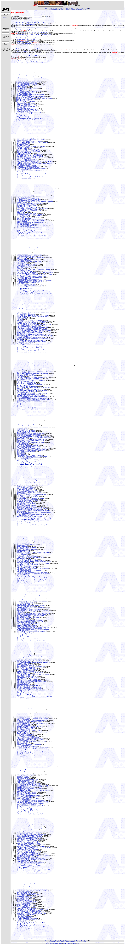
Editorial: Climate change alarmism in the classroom (27, 207)
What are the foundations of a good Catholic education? (28, 779)
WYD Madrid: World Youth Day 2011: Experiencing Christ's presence (30, 214)
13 (89, 8)
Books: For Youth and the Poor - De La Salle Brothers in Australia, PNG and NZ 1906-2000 (34, 696)
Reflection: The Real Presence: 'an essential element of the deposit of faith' (31, 380)
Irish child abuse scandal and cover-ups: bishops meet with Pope (29, 281)
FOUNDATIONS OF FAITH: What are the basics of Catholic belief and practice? (32, 393)
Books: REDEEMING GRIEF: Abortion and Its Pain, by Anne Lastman (30, 395)
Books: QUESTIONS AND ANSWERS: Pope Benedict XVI (28, 344)
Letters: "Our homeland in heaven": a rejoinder (25, 78)
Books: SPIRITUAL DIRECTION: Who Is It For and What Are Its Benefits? (31, 464)
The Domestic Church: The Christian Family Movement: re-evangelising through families (34, 512)
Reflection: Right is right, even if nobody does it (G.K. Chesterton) (29, 599)
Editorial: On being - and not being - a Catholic (26, 850)
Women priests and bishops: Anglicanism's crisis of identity (28, 150)
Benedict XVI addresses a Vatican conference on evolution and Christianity (31, 341)
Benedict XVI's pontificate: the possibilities (25, 542)
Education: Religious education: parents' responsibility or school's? (30, 62)
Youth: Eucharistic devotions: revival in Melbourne (27, 391)
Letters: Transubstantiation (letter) (23, 693)
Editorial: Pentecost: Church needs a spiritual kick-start (27, 505)
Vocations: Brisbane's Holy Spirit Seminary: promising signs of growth (30, 334)
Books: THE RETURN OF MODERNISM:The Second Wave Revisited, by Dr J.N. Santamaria (35, 201)
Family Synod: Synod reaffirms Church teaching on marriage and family (30, 94)
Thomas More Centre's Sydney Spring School (26, 829)
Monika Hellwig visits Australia (23, 898)
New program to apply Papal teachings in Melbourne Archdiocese (30, 680)
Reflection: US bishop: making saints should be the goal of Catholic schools (31, 494)
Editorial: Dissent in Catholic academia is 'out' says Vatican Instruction (30, 911)
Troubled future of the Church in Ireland (24, 271)
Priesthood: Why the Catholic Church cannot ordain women (28, 305)
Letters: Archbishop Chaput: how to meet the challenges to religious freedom (32, 173)
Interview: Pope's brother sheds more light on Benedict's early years (30, 222)
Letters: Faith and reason (22, 478)
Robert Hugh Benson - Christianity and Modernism (27, 908)
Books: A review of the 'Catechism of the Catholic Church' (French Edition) (31, 890)
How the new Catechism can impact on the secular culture (27, 48)
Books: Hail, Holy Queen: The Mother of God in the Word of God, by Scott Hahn (32, 723)
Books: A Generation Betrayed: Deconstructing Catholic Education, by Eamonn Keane (33, 662)
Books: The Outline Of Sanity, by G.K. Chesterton (26, 587)
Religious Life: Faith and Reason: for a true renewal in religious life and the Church (33, 563)
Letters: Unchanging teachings (23, 550)
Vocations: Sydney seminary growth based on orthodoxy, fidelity (29, 656)
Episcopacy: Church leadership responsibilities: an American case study (31, 297)
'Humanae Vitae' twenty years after (23, 932)
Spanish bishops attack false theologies (24, 485)
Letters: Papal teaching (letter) (23, 719)
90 (50, 8)
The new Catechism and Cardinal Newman (25, 880)
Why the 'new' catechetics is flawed (23, 54)
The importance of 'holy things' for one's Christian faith (27, 445)
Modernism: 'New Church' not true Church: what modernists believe (30, 516)
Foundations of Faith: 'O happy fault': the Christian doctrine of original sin (31, 302)
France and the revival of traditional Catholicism (26, 904)
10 (84, 8)
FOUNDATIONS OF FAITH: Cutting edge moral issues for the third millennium (32, 306)
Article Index (5, 18)
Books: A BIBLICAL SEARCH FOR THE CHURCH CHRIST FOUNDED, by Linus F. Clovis (34, 161)
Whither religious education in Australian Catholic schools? (28, 121)
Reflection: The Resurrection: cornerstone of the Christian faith (29, 279)
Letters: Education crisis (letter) (23, 618)
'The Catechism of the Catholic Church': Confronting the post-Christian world (32, 889)
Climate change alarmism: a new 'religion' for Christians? (28, 304)
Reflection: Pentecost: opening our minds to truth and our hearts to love (31, 146)
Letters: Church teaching (22, 467)
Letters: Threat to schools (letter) (23, 653)
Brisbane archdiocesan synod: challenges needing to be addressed (30, 644)
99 (65, 8)
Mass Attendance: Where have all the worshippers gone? (28, 578)
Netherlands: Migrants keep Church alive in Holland (27, 243)
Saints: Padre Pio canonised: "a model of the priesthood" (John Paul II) (30, 687)
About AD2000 (5, 20)
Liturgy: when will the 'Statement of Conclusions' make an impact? (30, 751)
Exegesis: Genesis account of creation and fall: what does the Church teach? (32, 225)
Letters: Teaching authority (22, 221)
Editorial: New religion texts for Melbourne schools (27, 755)
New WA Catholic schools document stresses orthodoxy (28, 737)
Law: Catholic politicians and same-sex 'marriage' (26, 205)
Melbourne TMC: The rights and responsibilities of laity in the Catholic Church (32, 700)
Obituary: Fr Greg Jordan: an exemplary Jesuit (26, 74)
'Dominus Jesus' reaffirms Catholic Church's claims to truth (28, 764)
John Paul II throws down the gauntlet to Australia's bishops (28, 826)
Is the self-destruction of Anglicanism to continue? (26, 676)
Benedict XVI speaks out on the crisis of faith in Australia (28, 535)
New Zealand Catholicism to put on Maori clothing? (27, 906)
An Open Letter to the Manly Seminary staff (25, 51)
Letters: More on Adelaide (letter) (23, 777)
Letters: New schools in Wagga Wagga (24, 361)
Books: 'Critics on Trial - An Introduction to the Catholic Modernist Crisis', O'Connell (33, 855)
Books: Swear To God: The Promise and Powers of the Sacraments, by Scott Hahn (33, 510)
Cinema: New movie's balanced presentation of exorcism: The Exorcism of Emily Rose (34, 524)
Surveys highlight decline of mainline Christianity (26, 896)
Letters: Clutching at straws (22, 132)
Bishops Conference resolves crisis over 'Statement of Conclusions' (30, 814)
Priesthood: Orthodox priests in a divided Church (26, 39)
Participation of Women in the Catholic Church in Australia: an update (30, 844)
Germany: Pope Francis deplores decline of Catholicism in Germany (30, 61)
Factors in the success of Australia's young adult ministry (27, 110)
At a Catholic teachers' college (23, 927)
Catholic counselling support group (24, 797)
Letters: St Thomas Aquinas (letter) (23, 724)
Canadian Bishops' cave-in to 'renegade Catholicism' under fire (29, 538)
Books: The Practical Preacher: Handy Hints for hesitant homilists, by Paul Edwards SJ (34, 627)
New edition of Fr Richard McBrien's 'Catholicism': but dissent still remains (31, 872)
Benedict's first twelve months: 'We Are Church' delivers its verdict (29, 507)
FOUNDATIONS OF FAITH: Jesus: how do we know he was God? (29, 384)
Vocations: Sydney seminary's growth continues (26, 503)
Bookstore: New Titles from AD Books (24, 714)
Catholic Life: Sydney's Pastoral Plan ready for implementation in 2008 (30, 420)
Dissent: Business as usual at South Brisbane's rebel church (29, 357)
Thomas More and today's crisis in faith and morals (27, 918)
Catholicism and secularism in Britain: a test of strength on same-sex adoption (32, 456)
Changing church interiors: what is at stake (25, 822)
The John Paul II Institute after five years (24, 501)
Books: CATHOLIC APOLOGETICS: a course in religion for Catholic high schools (32, 142)
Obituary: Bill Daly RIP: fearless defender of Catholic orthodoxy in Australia (31, 439)
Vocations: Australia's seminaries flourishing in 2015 (26, 83)
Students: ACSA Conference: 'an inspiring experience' (27, 104)
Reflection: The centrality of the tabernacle (25, 309)
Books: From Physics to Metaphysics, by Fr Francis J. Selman (29, 634)
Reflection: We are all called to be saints (24, 63)
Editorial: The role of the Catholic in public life (26, 626)
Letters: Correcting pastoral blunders (24, 553)
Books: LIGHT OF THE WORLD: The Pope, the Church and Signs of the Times (32, 195)
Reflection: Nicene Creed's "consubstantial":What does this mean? (30, 187)
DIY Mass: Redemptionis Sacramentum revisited (26, 489)
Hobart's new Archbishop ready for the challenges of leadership (29, 141)
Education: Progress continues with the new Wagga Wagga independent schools (33, 377)
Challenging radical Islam (21, 86)
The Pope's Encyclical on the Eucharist (24, 575)
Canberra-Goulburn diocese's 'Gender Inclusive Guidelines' (28, 871)
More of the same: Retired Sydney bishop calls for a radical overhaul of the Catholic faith (34, 418)
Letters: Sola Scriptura (21, 102)
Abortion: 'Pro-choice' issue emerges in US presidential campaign (30, 591)
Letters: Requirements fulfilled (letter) (24, 636)
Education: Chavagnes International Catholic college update (29, 648)
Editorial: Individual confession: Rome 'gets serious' (27, 796)
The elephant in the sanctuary (23, 144)
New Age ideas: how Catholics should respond (26, 650)
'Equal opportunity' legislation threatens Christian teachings (28, 457)
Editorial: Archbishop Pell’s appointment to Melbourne (27, 854)
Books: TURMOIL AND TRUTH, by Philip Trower (26, 382)
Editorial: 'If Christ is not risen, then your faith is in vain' (27, 746)
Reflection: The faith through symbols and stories (26, 256)
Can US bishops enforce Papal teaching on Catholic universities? (30, 721)
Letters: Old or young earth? (22, 216)
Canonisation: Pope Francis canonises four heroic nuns (27, 79)
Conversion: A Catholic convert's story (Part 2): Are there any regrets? (30, 337)
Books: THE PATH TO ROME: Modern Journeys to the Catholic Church (30, 257)
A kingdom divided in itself (22, 935)
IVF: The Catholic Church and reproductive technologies (28, 247)
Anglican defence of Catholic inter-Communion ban (27, 734)
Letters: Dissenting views (22, 301)
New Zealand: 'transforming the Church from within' (27, 901)
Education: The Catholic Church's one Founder (26, 611)
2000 (67, 8)
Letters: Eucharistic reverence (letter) (24, 593)
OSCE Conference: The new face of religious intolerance (27, 137)
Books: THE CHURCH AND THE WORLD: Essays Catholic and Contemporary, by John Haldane (36, 299)
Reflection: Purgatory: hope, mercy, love (24, 355)
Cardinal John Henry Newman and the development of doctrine (29, 835)
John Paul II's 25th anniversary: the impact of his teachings (28, 609)
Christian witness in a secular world (23, 105)
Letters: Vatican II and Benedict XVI (24, 528)
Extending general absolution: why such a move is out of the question (30, 818)
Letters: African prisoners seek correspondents (26, 451)
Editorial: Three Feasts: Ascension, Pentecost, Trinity (27, 641)
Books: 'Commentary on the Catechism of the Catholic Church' (29, 881)
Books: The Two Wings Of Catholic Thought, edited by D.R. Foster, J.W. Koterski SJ (33, 573)
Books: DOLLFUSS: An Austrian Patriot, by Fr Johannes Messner (29, 560)
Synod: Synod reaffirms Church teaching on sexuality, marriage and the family (32, 66)
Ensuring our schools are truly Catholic (24, 765)
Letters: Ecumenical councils (22, 443)
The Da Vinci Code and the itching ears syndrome (27, 556)
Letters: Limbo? (20, 465)
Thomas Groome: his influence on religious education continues (29, 659)
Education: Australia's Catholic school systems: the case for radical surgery (31, 466)
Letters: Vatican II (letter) (21, 370)
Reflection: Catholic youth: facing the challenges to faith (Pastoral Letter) (31, 846)
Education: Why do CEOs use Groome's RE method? (26, 45)
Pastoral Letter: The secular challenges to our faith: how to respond (30, 585)
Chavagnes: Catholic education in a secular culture (26, 41)
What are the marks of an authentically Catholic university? (28, 245)
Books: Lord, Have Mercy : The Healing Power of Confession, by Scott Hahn (32, 601)
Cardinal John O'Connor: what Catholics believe (26, 840)
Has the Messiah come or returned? (24, 60)
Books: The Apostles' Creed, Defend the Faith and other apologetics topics (31, 741)
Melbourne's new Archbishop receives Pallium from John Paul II (29, 730)
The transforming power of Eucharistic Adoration (25, 125)
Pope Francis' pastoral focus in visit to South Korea (26, 101)
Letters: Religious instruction (22, 124)
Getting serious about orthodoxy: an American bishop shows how (29, 581)
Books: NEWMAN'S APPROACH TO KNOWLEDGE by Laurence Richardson (32, 390)
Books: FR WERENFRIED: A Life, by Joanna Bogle (27, 386)
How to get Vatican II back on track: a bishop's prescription (28, 296)
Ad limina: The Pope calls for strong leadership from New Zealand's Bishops (32, 572)
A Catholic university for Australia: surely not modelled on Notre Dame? (31, 929)
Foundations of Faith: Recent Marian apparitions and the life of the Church (31, 363)
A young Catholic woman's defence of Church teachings (28, 841)
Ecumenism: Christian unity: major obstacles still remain (28, 649)
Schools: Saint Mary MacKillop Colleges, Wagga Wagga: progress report (31, 168)
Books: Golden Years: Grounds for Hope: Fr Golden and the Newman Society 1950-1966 (34, 335)
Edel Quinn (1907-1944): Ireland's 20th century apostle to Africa (29, 865)
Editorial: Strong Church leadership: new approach (27, 499)
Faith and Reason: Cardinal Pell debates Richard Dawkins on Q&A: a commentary (33, 184)
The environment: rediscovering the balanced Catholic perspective (30, 638)
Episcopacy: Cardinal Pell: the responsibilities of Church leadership (30, 219)
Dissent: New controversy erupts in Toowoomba (26, 92)
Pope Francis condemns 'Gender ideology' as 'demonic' (27, 109)
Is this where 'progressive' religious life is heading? (27, 323)
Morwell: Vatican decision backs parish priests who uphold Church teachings (32, 579)
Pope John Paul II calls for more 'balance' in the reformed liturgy (29, 828)
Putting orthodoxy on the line (22, 876)
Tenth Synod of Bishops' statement (23, 713)
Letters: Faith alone (20, 283)
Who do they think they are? (22, 923)
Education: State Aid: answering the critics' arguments (27, 564)
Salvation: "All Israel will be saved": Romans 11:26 (26, 64)
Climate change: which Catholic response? (25, 291)
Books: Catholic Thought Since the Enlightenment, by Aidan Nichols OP (31, 450)
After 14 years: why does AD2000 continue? (25, 728)
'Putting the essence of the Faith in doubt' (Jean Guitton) (28, 930)
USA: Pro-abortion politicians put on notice (25, 602)
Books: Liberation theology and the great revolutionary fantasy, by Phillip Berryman (33, 926)
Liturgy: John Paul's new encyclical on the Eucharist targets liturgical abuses (32, 640)
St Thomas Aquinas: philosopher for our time (25, 811)
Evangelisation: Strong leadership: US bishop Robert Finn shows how (30, 498)
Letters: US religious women (22, 179)
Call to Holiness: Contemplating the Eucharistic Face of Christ (29, 529)
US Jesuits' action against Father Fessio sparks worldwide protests (30, 694)
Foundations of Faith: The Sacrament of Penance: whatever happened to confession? (33, 269)
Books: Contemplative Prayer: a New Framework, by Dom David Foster (30, 75)
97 (61, 8)
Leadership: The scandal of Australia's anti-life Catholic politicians (30, 461)
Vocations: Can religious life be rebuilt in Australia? (27, 506)
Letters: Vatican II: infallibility (22, 252)
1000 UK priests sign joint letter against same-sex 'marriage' (28, 151)
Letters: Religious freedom (22, 318)
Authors (58, 9)
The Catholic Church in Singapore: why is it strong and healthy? (29, 851)
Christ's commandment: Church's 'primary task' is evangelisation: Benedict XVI (32, 398)
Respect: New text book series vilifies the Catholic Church (28, 502)
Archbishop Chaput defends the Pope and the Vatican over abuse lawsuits (31, 276)
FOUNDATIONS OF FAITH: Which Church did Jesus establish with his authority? (32, 352)
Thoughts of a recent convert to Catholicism (25, 706)
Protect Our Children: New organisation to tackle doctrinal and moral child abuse (31, 36)
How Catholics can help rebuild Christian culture (26, 774)
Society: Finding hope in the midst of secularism (26, 213)
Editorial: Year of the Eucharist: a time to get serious (27, 566)
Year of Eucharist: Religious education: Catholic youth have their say (30, 557)
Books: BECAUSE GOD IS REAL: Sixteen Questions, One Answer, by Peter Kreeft (33, 315)
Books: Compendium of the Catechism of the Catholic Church (29, 500)
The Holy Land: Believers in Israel (23, 73)
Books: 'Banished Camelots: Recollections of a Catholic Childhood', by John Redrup (33, 847)
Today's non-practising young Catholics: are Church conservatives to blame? (32, 577)
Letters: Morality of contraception (23, 128)
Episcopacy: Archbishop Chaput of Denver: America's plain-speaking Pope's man (33, 525)
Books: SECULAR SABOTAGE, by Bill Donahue (26, 288)
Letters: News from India (21, 468)
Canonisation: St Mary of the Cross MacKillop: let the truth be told (29, 255)
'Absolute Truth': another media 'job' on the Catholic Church (28, 825)
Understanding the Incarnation (23, 778)
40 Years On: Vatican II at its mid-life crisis (25, 402)
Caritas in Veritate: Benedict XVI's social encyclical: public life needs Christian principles (34, 324)
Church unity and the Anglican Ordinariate (25, 147)
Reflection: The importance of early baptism (25, 488)
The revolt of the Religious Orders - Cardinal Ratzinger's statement (30, 875)
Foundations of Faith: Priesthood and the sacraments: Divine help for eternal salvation (34, 371)
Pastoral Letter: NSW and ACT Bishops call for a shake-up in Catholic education (32, 427)
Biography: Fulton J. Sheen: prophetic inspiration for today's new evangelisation (32, 785)
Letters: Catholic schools (21, 452)
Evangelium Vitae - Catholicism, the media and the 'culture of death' (30, 863)
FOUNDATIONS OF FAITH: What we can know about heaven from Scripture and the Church (34, 274)
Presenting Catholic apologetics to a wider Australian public (28, 819)
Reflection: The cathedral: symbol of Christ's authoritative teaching (30, 154)
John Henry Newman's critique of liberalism (25, 670)
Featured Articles (78, 9)
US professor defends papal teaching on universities (27, 736)
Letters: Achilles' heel (21, 172)
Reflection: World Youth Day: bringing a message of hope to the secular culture (32, 373)
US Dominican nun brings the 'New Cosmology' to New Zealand (29, 815)
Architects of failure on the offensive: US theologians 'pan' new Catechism (31, 913)
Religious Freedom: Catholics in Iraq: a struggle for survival (28, 192)
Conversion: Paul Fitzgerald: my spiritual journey (26, 284)
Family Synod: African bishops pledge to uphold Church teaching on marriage (31, 77)
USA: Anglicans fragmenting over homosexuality (26, 314)
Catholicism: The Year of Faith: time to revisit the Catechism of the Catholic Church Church (34, 163)
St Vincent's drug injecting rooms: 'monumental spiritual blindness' (30, 795)
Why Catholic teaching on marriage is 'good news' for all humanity (30, 621)
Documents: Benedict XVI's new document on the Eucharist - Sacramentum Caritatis (33, 448)
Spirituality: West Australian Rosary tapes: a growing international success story (32, 801)
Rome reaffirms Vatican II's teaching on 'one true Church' (28, 426)
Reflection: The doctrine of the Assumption (25, 72)
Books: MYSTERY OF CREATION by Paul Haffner (26, 375)
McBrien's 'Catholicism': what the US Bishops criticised (27, 857)
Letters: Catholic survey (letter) (23, 791)
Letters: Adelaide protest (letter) (23, 722)
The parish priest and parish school (23, 85)
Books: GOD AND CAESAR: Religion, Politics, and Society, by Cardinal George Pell (33, 399)
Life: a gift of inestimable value (22, 114)
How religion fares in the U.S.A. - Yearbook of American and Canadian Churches (32, 909)
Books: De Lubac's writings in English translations (26, 712)
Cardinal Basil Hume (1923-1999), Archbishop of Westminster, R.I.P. (30, 805)
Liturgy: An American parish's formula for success (26, 808)
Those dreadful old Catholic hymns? (24, 637)
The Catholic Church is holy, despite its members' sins (26, 136)
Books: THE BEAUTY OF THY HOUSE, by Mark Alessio (28, 421)
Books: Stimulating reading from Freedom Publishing (27, 495)
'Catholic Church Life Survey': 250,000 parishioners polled (28, 852)
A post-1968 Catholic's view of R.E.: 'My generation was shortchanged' (30, 690)
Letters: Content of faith (21, 317)
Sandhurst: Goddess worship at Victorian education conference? (29, 462)
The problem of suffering (22, 895)
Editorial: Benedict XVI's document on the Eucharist (27, 459)
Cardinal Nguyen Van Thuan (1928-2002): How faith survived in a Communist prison (33, 643)
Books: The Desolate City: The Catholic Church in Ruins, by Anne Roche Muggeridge (33, 934)
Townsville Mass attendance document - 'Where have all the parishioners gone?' (32, 882)
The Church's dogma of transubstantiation (25, 191)
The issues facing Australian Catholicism (25, 928)
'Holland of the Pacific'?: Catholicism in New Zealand (27, 914)
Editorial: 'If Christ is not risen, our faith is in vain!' (26, 703)
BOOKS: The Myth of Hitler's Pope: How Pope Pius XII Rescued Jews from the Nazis (33, 536)
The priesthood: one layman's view (23, 905)
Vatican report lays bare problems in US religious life (26, 88)
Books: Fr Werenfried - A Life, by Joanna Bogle (26, 704)
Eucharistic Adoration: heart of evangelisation (25, 584)
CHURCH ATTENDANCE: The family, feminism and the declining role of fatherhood (33, 674)
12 (87, 8)
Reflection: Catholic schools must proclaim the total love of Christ (29, 475)
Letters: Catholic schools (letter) (23, 592)
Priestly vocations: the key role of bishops (25, 520)
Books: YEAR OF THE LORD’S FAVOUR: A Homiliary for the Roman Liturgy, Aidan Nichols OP (35, 70)
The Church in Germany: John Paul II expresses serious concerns (30, 738)
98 (63, 8)
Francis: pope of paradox (22, 148)
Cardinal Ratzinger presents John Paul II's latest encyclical (28, 831)
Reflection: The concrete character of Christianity (26, 527)
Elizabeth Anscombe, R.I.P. (22, 749)
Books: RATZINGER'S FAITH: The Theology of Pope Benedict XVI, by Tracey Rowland (33, 387)
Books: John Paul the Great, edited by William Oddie (27, 549)
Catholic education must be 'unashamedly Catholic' (26, 37)
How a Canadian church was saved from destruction (27, 804)
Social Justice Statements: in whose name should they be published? (30, 615)
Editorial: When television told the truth (24, 903)
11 (86, 8)
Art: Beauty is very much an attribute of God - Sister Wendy (28, 595)
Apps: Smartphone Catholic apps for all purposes (26, 113)
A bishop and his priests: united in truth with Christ (26, 244)
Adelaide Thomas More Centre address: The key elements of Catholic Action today (33, 701)
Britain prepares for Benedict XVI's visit (24, 267)
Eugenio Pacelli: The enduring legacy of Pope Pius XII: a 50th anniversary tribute (32, 362)
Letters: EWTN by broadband (22, 477)
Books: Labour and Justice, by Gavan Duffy (25, 342)
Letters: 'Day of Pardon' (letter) (23, 776)
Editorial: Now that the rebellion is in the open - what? (27, 874)
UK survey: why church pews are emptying (25, 555)
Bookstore (6, 19)
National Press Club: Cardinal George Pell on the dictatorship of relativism (31, 533)
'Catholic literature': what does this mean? (25, 351)
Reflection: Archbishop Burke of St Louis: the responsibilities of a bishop (31, 367)
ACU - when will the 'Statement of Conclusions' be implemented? (29, 759)
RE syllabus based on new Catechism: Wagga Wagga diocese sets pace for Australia (33, 869)
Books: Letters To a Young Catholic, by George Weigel (27, 544)
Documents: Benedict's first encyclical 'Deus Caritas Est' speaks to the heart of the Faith (34, 518)
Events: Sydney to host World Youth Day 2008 (26, 540)
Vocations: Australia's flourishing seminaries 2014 (26, 119)
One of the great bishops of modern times (25, 775)
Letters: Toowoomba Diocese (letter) (24, 757)
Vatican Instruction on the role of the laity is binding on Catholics (29, 839)
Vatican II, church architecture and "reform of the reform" (27, 685)
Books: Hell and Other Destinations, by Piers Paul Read (27, 496)
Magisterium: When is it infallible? (23, 392)
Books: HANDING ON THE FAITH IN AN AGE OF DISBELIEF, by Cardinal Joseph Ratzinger (33, 34)
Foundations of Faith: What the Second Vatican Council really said (30, 285)
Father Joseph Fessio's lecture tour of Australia (26, 856)
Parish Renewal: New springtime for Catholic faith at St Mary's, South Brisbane (32, 157)
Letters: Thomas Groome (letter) (23, 619)
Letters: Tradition (20, 376)
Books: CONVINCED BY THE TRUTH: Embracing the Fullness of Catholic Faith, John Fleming (35, 272)
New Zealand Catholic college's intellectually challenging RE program (30, 440)
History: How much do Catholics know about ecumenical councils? (30, 455)
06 (77, 8)
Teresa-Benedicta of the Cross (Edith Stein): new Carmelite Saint (29, 832)
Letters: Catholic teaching (22, 716)
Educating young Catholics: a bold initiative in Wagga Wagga (29, 484)
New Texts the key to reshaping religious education (27, 838)
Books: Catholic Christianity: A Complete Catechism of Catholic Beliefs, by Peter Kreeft (34, 330)
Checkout (118, 4)
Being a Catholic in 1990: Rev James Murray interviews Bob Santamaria (31, 912)
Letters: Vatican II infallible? (22, 429)
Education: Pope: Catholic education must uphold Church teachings (30, 389)
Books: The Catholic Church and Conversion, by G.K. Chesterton (29, 331)
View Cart (118, 3)
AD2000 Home (5, 17)
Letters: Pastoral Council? (22, 258)
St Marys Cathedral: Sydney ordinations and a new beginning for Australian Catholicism (34, 329)
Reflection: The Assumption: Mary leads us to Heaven (27, 106)
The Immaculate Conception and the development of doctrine (29, 199)
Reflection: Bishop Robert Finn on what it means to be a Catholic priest (30, 433)
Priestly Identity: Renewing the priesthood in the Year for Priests (29, 308)
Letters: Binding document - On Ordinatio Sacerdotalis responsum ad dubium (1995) (33, 396)
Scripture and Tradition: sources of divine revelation (27, 490)
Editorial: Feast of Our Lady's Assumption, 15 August (27, 325)
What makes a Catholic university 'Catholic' (25, 491)
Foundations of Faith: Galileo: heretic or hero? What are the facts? (29, 328)
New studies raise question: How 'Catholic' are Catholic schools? (29, 884)
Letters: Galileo (20, 311)
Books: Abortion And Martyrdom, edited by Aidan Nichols (28, 677)
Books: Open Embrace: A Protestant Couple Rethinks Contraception (30, 672)
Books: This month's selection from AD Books (26, 292)
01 (69, 8)
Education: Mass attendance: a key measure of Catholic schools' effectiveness (32, 720)
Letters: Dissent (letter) (21, 678)
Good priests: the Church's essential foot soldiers (26, 259)
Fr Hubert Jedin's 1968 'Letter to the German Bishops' (27, 877)
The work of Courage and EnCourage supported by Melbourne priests (30, 303)
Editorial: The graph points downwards (24, 897)
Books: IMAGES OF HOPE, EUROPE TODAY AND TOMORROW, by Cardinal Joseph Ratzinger (35, 293)
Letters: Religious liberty (21, 263)
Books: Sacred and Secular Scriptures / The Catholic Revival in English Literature (33, 552)
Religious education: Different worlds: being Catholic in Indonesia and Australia (32, 208)
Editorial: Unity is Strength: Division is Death (25, 848)
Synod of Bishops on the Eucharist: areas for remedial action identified (30, 530)
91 (51, 8)
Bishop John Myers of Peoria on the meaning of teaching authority (30, 798)
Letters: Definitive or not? (22, 250)
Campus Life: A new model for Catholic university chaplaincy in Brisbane (31, 181)
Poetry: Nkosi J (20, 319)
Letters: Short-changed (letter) (22, 684)
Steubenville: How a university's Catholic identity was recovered (29, 232)
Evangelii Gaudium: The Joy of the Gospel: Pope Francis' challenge (29, 126)
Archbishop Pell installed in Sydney (24, 735)
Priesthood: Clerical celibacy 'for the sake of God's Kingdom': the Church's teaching (33, 629)
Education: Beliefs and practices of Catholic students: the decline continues (31, 681)
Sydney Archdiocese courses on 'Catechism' (25, 665)
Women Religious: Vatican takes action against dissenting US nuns (30, 186)
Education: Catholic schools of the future (25, 537)
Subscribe (6, 21)
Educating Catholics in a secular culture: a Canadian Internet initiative (30, 770)
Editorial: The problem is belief (23, 860)
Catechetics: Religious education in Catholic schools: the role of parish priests (32, 409)
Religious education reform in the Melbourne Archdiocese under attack (30, 809)
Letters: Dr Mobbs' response (22, 422)
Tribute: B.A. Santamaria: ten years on (24, 403)
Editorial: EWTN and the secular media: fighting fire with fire (28, 481)
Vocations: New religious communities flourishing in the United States (30, 446)
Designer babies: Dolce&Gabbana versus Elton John (26, 82)
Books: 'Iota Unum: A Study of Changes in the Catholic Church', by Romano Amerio (33, 853)
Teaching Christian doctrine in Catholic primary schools (28, 919)
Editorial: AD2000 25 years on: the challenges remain (27, 159)
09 (82, 8)
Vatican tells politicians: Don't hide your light (25, 651)
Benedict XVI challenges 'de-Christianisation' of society (27, 473)
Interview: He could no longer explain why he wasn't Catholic (29, 435)
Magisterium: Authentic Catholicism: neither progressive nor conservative (31, 322)
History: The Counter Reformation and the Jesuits (26, 486)
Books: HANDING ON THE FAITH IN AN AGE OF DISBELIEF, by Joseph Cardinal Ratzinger (34, 22)
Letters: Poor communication (22, 404)
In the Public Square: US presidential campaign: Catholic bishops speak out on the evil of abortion (36, 365)
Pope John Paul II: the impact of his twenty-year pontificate (28, 833)
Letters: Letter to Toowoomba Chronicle (24, 229)
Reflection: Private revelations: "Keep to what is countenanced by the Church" (32, 790)
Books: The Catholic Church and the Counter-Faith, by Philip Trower (30, 442)
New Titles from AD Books (22, 711)
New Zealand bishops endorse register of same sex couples (28, 771)
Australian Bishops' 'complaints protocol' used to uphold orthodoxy (30, 667)
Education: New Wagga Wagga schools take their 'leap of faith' (29, 434)
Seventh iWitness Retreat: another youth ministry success (27, 84)
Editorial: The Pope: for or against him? (24, 888)
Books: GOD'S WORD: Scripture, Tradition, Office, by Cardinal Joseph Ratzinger (32, 327)
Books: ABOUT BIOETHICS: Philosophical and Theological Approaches (31, 183)
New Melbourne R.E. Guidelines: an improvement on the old (28, 867)
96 (60, 8)
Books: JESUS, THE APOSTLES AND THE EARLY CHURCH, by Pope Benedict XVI (33, 316)
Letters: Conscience (20, 228)
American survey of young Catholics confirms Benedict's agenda (29, 277)
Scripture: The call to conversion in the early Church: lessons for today (30, 800)
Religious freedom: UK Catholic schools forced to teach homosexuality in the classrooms (34, 280)
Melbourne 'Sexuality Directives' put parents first (26, 702)
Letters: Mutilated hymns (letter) (23, 697)
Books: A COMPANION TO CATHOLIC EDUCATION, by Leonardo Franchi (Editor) (32, 32)
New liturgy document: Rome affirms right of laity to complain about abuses (31, 598)
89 (48, 8)
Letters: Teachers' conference (23, 444)
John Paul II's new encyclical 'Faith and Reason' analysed (28, 827)
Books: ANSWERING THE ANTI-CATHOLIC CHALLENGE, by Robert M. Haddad (32, 178)
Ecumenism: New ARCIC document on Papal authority (27, 810)
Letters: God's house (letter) (22, 594)
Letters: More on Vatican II (22, 415)
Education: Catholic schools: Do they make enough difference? (29, 836)
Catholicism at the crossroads (22, 920)
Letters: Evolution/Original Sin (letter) (24, 725)
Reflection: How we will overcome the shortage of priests (28, 541)
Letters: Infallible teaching (22, 262)
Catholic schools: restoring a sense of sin (25, 664)
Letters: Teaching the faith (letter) (23, 673)
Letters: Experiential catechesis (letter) (24, 646)
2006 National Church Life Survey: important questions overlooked (30, 469)
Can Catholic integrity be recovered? (24, 917)
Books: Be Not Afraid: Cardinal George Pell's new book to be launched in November (33, 576)
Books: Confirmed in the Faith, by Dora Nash (25, 606)
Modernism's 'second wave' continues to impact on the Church (29, 483)
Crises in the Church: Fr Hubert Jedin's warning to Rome (28, 894)
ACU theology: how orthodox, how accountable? (26, 748)
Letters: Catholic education (21, 87)
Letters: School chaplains (21, 107)
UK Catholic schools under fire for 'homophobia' (26, 190)
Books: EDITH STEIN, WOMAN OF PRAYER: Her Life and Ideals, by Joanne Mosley (33, 437)
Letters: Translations (21, 511)
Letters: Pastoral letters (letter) (23, 574)
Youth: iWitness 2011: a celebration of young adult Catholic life (29, 203)
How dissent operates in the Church (24, 873)
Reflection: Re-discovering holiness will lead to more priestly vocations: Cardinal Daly (33, 766)
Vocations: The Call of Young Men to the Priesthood (27, 80)
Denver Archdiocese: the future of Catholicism (26, 727)
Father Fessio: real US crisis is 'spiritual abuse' (26, 668)
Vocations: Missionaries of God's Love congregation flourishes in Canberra (31, 614)
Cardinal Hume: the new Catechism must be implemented (28, 870)
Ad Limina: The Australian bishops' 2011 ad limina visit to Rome (29, 215)
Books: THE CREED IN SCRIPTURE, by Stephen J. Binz (27, 76)
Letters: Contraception (21, 497)
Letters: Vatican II (20, 612)
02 (71, 8)
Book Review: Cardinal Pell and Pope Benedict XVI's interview (29, 248)
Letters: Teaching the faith (22, 558)
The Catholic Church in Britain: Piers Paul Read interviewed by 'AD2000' (31, 922)
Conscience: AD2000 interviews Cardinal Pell (26, 487)
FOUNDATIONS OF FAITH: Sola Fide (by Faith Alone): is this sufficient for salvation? (33, 312)
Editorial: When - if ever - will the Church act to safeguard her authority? (31, 862)
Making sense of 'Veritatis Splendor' (24, 879)
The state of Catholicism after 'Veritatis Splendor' (26, 885)
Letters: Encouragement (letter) (23, 733)
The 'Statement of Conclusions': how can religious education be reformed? (31, 816)
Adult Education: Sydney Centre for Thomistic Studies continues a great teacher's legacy (34, 561)
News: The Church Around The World (24, 152)
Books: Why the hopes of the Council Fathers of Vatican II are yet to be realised (32, 747)
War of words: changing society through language (26, 108)
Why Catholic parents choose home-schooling (26, 430)
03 (72, 8)
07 (79, 8)
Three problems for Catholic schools (24, 921)
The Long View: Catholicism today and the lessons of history (28, 20)
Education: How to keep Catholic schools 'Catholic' (27, 868)
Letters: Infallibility (20, 268)
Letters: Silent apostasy (21, 545)
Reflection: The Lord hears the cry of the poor (25, 97)
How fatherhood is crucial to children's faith (25, 622)
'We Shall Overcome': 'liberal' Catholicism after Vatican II (28, 767)
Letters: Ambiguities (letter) (22, 743)
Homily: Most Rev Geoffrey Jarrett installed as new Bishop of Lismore (30, 709)
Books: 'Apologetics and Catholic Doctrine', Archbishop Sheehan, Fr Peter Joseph (33, 718)
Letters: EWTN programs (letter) (23, 756)
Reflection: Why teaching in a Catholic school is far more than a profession (31, 580)
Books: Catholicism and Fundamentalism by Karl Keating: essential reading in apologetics (34, 411)
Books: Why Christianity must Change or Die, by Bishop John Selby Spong (31, 834)
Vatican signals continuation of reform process (26, 740)
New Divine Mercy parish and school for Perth (26, 246)
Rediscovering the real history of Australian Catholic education (29, 425)
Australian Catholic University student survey (26, 781)
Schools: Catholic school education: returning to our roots (28, 129)
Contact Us (5, 23)
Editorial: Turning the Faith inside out (24, 892)
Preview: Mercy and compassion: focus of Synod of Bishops (28, 71)
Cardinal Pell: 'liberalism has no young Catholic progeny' (28, 237)
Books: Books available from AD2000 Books (25, 368)
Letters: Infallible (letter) (21, 642)
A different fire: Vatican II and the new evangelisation (27, 162)
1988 (46, 8)
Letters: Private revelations (22, 554)
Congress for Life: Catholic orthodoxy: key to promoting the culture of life (31, 249)
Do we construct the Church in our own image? (25, 99)
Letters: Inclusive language (22, 345)
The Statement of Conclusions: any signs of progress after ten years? (30, 349)
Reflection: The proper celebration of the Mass (26, 68)
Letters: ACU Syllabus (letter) (22, 742)
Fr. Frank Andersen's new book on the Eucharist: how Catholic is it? (30, 813)
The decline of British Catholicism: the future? (26, 353)
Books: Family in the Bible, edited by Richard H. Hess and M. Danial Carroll (31, 633)
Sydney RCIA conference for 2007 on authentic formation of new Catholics (31, 471)
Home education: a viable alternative (24, 931)
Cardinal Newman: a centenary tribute (24, 916)
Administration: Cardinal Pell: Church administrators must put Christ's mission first (33, 568)
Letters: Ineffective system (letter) (23, 583)
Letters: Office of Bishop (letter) (23, 663)
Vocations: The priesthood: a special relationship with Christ (28, 400)
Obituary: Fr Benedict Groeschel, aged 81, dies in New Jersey (29, 91)
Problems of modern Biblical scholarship (25, 900)
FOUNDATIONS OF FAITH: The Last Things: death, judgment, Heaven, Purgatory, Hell (33, 332)
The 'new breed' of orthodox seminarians (25, 758)
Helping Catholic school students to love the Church (27, 679)
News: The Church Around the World (23, 43)
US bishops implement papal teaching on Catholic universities (29, 726)
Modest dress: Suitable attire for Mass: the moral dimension (28, 470)
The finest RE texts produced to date (24, 752)
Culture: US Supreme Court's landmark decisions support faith (29, 112)
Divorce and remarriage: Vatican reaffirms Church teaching (28, 769)
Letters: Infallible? (20, 388)
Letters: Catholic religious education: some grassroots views (28, 236)
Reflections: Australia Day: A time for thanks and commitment (28, 123)
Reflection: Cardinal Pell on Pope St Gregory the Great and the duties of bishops (32, 610)
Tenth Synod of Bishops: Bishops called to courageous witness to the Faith (31, 717)
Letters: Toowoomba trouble (22, 90)
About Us (64, 943)
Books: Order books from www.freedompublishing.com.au (28, 149)
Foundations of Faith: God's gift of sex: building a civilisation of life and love (31, 356)
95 (58, 8)
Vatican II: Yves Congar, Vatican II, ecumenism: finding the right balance (31, 294)
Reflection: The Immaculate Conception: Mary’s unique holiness (29, 883)
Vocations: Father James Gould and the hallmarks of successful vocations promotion (33, 613)
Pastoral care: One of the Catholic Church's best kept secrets (28, 217)
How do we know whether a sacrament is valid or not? (27, 780)
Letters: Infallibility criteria (22, 251)
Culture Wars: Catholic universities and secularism (27, 204)
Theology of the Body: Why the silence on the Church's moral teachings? (31, 588)
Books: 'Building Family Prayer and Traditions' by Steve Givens (29, 784)
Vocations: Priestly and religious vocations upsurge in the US (29, 254)
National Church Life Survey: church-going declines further (28, 600)
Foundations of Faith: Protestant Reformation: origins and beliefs (29, 346)
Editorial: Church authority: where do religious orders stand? (28, 843)
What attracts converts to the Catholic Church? (26, 230)
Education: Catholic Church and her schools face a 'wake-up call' (29, 521)
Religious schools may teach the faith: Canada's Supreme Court (28, 81)
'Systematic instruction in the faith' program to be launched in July (30, 739)
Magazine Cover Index (70, 9)
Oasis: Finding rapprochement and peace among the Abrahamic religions (31, 139)
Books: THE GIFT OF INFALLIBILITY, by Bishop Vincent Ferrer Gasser (30, 189)
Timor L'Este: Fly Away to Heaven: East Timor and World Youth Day (30, 364)
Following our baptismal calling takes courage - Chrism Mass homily (30, 689)
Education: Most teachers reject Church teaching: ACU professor (29, 660)
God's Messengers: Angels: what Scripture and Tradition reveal (29, 320)
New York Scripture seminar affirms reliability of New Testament (29, 788)
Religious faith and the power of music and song (26, 383)
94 (56, 8)
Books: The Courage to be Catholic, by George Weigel (27, 669)
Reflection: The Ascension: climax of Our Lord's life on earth (28, 692)
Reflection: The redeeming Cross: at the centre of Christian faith (29, 509)
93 (55, 8)
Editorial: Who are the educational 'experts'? (25, 925)
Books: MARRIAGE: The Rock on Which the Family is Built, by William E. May (32, 235)
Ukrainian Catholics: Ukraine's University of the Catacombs (28, 253)
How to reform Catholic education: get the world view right (28, 405)
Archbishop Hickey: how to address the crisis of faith (27, 517)
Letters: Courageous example (22, 546)
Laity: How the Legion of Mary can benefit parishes (27, 424)
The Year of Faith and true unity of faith (23, 29)
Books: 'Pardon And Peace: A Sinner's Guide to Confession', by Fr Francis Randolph (33, 715)
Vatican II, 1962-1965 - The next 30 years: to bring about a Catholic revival (31, 859)
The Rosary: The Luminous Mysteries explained (25, 67)
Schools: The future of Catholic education (25, 133)
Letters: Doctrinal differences (22, 336)
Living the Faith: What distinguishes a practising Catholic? (28, 479)
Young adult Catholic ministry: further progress (26, 224)
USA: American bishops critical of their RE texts (26, 603)
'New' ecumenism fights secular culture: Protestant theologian (29, 658)
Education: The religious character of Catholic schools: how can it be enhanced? (33, 596)
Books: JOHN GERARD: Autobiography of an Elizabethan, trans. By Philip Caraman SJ (34, 310)
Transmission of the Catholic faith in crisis (25, 103)
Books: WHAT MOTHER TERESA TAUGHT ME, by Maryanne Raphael (30, 360)
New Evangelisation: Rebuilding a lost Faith (25, 567)
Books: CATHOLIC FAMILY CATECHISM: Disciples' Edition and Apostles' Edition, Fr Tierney (35, 519)
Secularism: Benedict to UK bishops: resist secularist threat (28, 286)
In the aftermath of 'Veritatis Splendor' (24, 887)
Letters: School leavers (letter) (23, 562)
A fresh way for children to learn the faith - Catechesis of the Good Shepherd (32, 699)
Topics (55, 9)
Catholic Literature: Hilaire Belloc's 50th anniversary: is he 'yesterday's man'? (32, 631)
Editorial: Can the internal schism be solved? (26, 902)
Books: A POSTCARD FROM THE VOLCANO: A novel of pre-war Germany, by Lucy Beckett (34, 98)
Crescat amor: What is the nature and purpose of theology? (28, 401)
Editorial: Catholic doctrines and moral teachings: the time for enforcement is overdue (33, 864)
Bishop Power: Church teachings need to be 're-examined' (28, 671)
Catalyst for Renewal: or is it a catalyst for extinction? (27, 806)
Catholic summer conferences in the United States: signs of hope (29, 628)
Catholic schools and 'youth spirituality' (24, 708)
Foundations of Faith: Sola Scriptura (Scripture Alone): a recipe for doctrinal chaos (33, 321)
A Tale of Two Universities (22, 915)
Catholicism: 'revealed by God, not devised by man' (27, 866)
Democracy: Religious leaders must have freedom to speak (28, 414)
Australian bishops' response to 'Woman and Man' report (28, 772)
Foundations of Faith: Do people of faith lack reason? (27, 264)
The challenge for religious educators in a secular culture (28, 812)
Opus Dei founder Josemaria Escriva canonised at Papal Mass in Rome (31, 666)
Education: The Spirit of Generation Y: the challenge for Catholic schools (31, 480)
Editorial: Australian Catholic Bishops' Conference (27, 782)
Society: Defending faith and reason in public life (26, 431)
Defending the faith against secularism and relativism (27, 792)
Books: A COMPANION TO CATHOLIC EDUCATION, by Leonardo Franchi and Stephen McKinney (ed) (37, 188)
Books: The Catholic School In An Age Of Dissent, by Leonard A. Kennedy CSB (32, 652)
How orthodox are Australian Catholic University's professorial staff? (30, 761)
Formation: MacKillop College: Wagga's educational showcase (29, 261)
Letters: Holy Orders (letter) (22, 635)
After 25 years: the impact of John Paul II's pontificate (27, 625)
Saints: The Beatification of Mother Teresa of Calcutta (27, 623)
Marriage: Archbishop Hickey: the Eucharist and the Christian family (30, 176)
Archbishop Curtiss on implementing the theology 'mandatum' (29, 744)
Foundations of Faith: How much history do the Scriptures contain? (30, 378)
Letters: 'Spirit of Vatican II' (22, 240)
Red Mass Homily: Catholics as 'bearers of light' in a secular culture (30, 340)
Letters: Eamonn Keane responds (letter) (25, 655)
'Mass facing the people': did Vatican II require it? (26, 861)
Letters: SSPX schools (21, 202)
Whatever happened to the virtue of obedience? (26, 231)
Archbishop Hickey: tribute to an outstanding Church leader (28, 238)
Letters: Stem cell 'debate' (22, 428)
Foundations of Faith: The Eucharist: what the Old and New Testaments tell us (32, 295)
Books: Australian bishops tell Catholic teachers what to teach (29, 910)
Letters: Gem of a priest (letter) (23, 698)
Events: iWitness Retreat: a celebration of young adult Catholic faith (30, 156)
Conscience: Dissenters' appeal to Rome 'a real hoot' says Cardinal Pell (31, 514)
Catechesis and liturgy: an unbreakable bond (25, 130)
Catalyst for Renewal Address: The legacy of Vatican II (27, 630)
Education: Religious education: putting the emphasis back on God (30, 786)
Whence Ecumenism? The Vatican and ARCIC (26, 899)
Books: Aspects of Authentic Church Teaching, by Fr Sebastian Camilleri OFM (32, 449)
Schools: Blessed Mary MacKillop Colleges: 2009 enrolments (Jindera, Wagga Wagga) (34, 350)
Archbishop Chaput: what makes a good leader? (26, 657)
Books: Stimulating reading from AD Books (25, 515)
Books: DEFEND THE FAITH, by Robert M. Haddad (27, 182)
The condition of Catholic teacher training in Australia (27, 924)
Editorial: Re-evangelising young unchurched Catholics (28, 394)
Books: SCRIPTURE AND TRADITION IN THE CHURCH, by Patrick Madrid (31, 118)
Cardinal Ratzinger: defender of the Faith (25, 933)
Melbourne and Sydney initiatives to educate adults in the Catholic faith (31, 605)
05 (76, 8)
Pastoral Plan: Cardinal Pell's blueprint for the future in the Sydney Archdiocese (32, 436)
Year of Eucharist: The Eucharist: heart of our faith (26, 547)
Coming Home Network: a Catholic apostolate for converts (28, 783)
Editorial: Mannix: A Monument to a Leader (25, 845)
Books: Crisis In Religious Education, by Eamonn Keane (28, 617)
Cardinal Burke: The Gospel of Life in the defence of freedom (28, 27)
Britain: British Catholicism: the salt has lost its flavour (27, 408)
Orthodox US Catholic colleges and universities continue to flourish (30, 620)
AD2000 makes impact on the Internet (24, 731)
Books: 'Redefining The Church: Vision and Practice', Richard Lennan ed (31, 858)
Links (5, 22)
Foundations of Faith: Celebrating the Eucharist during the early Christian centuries (33, 290)
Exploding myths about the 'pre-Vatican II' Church (26, 559)
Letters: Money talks (21, 453)
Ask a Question (118, 2)
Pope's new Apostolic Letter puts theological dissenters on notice (29, 837)
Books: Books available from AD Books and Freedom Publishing (29, 326)
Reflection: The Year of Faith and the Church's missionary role (29, 166)
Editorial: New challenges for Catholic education (26, 582)
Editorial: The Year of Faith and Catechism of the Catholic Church (29, 170)
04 (74, 8)
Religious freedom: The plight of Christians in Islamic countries (29, 210)
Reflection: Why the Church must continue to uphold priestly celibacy (30, 463)
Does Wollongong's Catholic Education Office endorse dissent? (29, 492)
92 (53, 8)
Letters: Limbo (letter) (21, 750)
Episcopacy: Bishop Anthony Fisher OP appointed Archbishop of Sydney (31, 96)
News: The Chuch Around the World (24, 539)
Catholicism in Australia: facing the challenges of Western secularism (30, 695)
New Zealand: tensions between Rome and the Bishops (27, 55)
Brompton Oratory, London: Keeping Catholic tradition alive (28, 886)
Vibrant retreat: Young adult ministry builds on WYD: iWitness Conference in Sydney (33, 347)
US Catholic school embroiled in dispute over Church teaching (28, 116)
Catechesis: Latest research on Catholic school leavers (27, 522)
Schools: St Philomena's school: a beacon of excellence (28, 209)
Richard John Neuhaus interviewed (24, 907)
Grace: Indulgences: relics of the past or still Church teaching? (29, 155)
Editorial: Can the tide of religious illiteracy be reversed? (28, 842)
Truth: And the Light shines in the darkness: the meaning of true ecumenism (31, 417)
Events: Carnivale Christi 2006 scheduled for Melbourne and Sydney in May (32, 508)
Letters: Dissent (20, 339)
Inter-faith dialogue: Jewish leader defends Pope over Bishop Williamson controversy (33, 338)
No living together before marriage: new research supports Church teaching (31, 817)
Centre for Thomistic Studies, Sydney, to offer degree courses (29, 707)
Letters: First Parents (21, 212)
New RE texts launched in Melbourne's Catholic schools (28, 753)
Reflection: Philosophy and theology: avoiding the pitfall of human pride (31, 482)
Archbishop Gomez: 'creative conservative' (25, 196)
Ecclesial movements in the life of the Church (26, 265)
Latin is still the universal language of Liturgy (25, 413)
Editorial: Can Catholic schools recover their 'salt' (26, 407)
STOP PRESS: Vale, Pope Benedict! (24, 153)
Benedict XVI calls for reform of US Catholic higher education (29, 180)
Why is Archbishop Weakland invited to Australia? (26, 893)
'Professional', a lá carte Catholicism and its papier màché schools (30, 460)
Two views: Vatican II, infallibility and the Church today (27, 273)
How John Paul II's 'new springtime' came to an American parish (29, 688)
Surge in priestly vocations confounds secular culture (27, 645)
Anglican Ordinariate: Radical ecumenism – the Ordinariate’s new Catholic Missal (32, 65)
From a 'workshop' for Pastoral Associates (25, 891)
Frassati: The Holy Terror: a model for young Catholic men (28, 138)
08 (81, 8)
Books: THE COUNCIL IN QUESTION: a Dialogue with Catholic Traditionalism (32, 220)
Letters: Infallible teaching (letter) (23, 654)
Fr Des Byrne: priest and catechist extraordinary (25, 24)
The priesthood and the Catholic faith (23, 135)
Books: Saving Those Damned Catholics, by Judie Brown (28, 369)
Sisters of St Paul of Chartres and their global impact (26, 115)
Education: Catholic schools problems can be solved (27, 849)
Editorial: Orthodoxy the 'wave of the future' (25, 773)
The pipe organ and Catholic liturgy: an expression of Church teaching (30, 803)
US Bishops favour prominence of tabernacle (26, 787)
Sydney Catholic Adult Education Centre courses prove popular (29, 46)
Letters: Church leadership (22, 454)
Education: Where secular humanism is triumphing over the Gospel (30, 570)
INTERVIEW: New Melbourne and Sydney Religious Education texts (30, 607)
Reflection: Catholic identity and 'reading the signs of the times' (29, 824)
